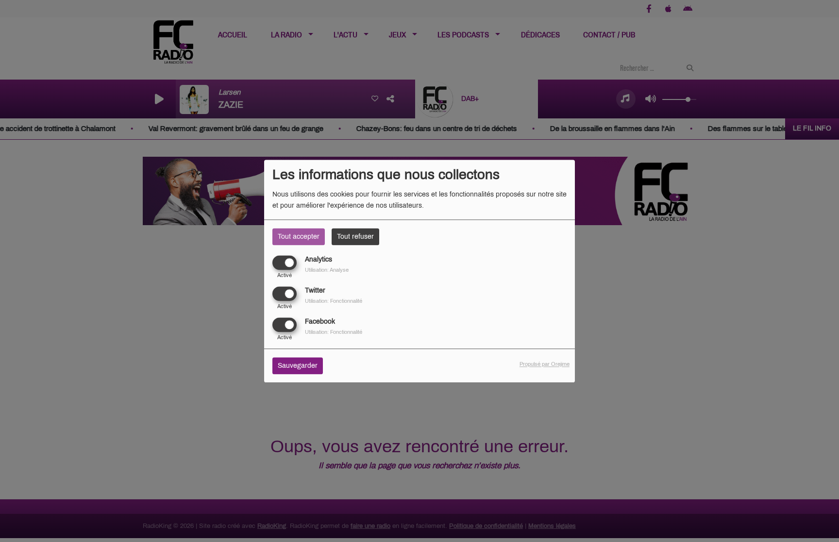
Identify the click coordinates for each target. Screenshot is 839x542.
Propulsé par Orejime (545, 364)
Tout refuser (355, 236)
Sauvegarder (298, 365)
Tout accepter (298, 236)
